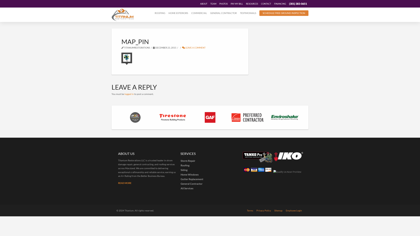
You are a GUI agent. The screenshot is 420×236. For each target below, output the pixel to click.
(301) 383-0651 (298, 3)
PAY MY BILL (237, 3)
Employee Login (294, 210)
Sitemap (278, 210)
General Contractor (223, 13)
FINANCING (280, 3)
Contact (266, 3)
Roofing (160, 13)
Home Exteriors (178, 13)
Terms (250, 210)
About (203, 3)
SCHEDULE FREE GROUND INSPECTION (284, 13)
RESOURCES (252, 3)
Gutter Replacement (192, 179)
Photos (223, 3)
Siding (184, 169)
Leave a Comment (195, 47)
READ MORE (124, 183)
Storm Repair (188, 160)
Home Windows (190, 174)
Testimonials (248, 13)
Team (213, 3)
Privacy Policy (263, 210)
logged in (129, 94)
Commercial (199, 13)
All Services (187, 188)
